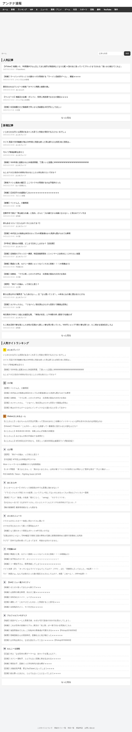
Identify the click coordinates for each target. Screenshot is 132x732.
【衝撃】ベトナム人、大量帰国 (15, 203)
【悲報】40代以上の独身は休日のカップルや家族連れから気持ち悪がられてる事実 (37, 233)
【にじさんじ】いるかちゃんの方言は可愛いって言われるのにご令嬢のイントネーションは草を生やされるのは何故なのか (52, 421)
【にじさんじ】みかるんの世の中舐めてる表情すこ (24, 436)
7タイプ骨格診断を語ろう (13, 152)
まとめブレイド (21, 135)
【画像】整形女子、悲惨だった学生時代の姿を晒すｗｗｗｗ (27, 663)
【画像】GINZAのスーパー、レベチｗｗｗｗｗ (22, 597)
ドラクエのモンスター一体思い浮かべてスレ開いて (24, 521)
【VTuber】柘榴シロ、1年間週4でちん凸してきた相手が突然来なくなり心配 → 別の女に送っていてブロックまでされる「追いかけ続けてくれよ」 (62, 66)
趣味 (99, 9)
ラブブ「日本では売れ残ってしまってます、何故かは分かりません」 (31, 540)
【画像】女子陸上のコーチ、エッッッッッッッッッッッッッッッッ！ (31, 559)
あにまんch (20, 90)
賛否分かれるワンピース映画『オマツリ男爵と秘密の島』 (26, 87)
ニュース (44, 9)
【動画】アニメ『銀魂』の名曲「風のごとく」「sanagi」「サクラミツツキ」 (34, 497)
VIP (31, 9)
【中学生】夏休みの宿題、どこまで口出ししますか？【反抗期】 (29, 243)
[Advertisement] (66, 32)
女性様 (18, 216)
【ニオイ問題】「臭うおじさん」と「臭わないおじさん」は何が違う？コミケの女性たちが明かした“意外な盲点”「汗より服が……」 (56, 469)
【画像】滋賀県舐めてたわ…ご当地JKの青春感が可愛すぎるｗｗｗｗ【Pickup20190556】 (40, 630)
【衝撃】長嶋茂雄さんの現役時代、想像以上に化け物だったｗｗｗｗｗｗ (33, 635)
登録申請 (79, 728)
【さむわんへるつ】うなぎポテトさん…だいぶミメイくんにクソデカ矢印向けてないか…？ (40, 502)
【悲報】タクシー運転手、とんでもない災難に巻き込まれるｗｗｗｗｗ (32, 658)
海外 (116, 9)
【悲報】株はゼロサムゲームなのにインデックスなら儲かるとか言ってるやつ (34, 408)
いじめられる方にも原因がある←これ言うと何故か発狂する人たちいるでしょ (34, 132)
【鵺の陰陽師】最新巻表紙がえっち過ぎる (20, 507)
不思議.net (19, 267)
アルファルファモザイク (17, 615)
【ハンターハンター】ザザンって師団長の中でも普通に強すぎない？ (31, 487)
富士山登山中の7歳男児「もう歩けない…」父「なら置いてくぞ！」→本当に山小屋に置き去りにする (44, 294)
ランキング (22, 9)
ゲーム (67, 9)
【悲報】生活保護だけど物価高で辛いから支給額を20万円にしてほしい (32, 107)
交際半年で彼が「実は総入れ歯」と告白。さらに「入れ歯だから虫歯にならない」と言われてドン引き (44, 213)
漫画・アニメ (56, 9)
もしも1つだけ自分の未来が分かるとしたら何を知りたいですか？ (29, 172)
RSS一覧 (71, 728)
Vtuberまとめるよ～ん (16, 416)
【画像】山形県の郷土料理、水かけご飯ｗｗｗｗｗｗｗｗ (26, 592)
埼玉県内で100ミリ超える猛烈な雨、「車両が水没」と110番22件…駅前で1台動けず (37, 314)
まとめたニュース (14, 516)
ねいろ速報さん (20, 185)
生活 (75, 9)
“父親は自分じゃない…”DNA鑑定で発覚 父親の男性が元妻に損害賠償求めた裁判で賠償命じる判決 (42, 535)
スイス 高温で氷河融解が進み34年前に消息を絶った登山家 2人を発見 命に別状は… (37, 142)
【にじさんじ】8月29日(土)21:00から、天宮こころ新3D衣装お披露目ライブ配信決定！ (39, 441)
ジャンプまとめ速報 (22, 80)
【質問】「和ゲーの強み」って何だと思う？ (21, 284)
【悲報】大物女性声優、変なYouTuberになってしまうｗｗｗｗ (28, 668)
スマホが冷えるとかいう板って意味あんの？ (21, 526)
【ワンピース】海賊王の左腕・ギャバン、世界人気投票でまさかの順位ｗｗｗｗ (35, 97)
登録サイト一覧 (60, 728)
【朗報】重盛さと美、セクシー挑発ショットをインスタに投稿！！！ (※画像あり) (36, 264)
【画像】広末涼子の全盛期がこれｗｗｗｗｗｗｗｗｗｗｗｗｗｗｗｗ (31, 192)
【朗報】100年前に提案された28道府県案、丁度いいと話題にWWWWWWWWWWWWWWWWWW (46, 162)
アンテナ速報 (12, 3)
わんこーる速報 (13, 648)
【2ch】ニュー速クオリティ (18, 582)
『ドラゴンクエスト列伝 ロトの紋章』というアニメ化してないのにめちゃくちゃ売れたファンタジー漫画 (45, 492)
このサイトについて (44, 728)
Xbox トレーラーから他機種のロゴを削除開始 (21, 464)
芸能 (92, 9)
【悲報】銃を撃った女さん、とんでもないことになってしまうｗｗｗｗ (32, 673)
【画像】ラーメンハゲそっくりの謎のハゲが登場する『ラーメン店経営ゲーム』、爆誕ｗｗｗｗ (42, 76)
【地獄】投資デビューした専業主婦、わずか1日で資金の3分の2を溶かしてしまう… (37, 620)
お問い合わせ (90, 728)
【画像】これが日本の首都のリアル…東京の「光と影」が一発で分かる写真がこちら (37, 625)
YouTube (107, 9)
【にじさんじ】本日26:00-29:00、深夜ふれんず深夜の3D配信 (28, 431)
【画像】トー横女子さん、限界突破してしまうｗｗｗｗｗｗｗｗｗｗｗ (32, 564)
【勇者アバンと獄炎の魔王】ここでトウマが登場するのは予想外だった (32, 182)
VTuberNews (20, 69)
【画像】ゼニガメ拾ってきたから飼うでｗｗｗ (22, 587)
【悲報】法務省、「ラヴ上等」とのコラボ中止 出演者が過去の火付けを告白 (34, 274)
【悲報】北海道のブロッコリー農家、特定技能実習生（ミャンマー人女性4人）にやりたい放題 (41, 253)
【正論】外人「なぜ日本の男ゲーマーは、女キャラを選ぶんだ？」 (30, 654)
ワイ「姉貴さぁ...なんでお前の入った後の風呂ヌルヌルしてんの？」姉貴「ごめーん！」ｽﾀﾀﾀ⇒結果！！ (45, 574)
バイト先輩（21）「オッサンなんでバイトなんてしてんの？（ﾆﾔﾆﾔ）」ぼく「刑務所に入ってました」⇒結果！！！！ (51, 569)
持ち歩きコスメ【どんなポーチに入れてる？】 (22, 223)
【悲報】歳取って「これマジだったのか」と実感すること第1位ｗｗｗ (31, 602)
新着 (13, 9)
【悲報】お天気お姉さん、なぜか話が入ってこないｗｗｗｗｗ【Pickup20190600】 (37, 640)
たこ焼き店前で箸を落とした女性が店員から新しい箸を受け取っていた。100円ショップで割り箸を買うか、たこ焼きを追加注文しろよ (58, 325)
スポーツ (83, 9)
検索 (127, 53)
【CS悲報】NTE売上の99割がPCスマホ (19, 459)
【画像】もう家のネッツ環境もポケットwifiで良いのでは (26, 531)
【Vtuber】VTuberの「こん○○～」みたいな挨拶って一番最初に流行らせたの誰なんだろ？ (40, 426)
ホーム (5, 9)
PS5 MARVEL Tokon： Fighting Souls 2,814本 (22, 474)
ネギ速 (17, 110)
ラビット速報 (20, 196)
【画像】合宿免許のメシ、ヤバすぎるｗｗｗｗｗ (23, 607)
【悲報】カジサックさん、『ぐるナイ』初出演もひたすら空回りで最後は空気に (35, 304)
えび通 (18, 287)
